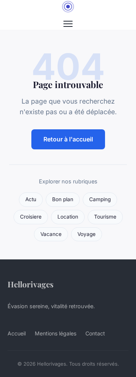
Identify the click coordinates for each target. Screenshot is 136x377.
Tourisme (105, 217)
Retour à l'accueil (68, 139)
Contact (95, 333)
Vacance (51, 234)
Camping (100, 199)
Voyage (86, 234)
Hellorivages (31, 284)
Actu (30, 199)
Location (67, 217)
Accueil (17, 333)
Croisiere (31, 217)
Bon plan (62, 199)
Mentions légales (55, 333)
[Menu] (68, 24)
